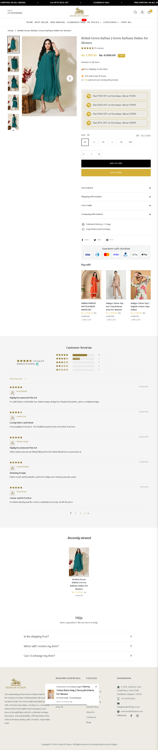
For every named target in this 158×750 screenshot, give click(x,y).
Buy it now (116, 172)
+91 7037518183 (128, 698)
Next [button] (70, 78)
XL (121, 142)
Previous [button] (28, 78)
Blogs (88, 722)
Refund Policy (92, 707)
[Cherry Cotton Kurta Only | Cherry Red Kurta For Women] (51, 694)
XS (85, 142)
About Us (90, 712)
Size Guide (146, 135)
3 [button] (80, 513)
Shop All (59, 707)
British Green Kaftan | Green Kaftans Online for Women (79, 584)
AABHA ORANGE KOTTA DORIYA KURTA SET (88, 306)
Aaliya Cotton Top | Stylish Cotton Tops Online (140, 306)
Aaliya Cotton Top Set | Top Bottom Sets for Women (114, 306)
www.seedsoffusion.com (132, 711)
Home (11, 30)
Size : (85, 135)
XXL (130, 142)
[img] (16, 387)
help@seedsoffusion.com (128, 707)
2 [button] (75, 513)
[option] (49, 76)
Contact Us (91, 717)
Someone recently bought (69, 687)
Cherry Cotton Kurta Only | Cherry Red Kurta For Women (75, 690)
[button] (135, 12)
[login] (142, 12)
